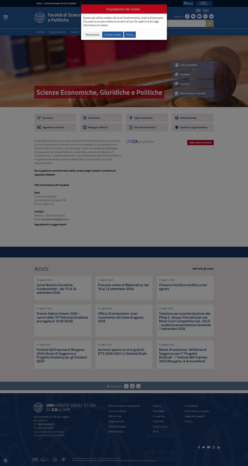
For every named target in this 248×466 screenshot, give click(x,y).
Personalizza (92, 35)
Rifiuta (129, 35)
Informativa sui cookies (95, 25)
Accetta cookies (112, 35)
